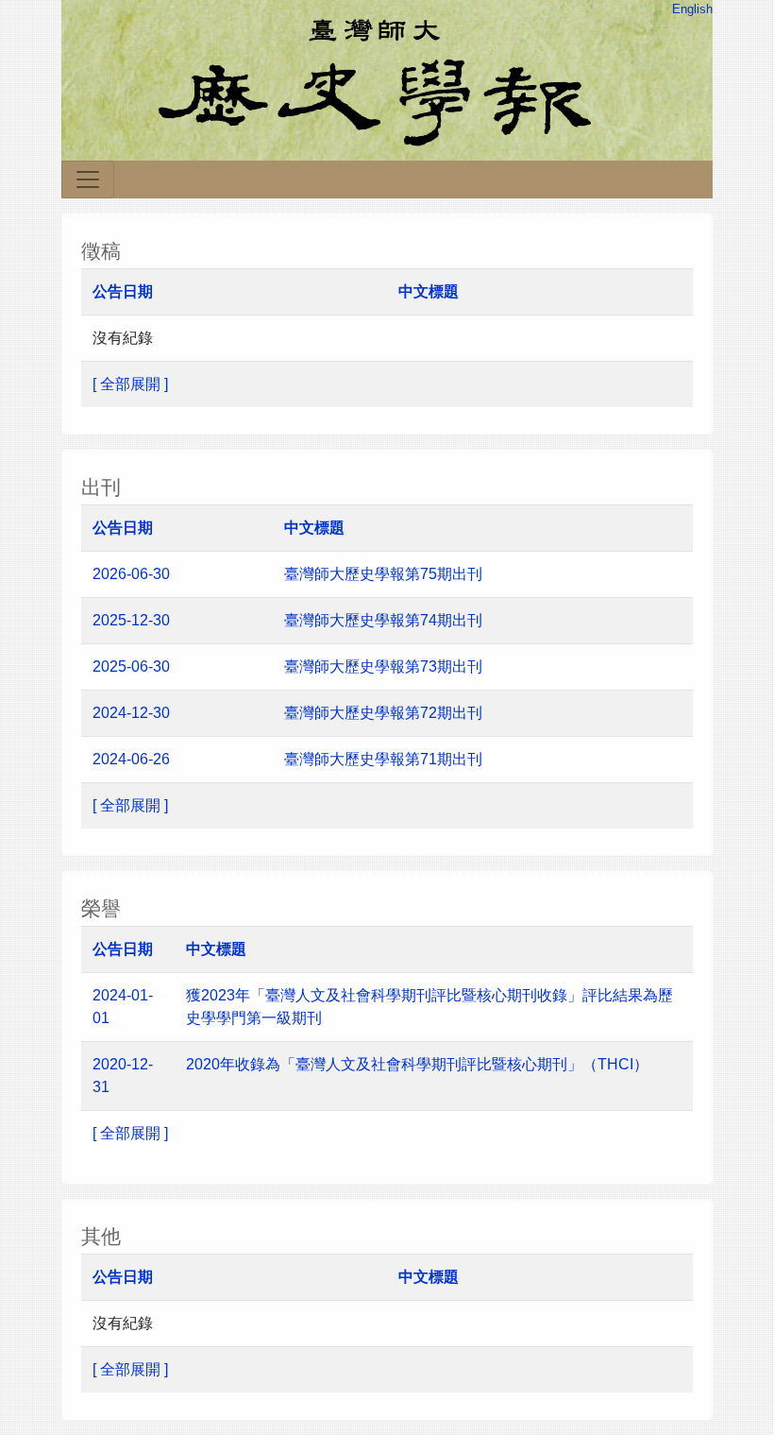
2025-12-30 (131, 620)
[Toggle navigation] (87, 179)
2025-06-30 (131, 666)
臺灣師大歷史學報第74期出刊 (383, 620)
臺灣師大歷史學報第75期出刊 (383, 574)
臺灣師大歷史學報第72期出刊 (385, 713)
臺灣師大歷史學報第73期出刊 (385, 666)
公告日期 (123, 291)
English (692, 9)
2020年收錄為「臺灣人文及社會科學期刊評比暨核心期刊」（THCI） (417, 1064)
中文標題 (428, 291)
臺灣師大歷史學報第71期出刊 (385, 759)
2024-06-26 (131, 759)
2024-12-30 (131, 713)
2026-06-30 (131, 574)
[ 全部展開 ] (130, 384)
